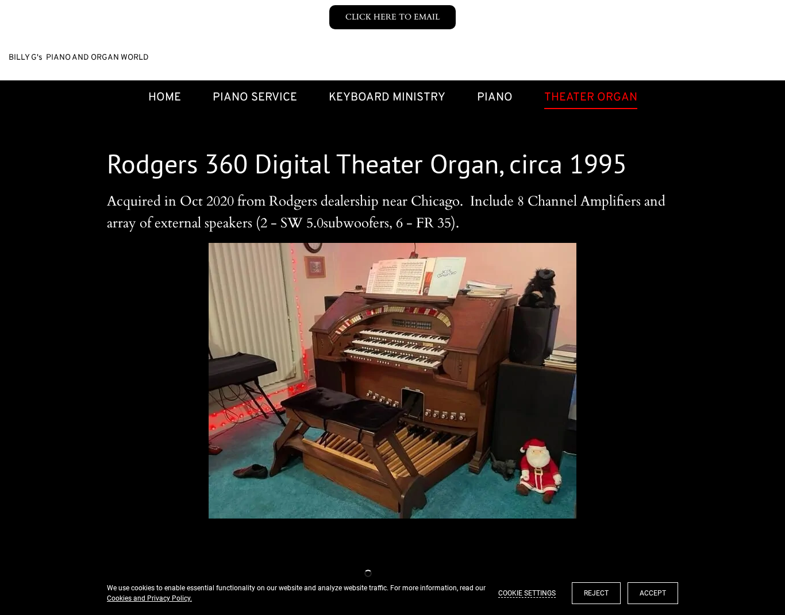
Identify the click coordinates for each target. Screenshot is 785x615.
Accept (653, 593)
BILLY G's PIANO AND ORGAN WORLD (79, 58)
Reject (596, 593)
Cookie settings (527, 593)
